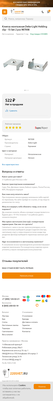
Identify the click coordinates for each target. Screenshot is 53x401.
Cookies (22, 385)
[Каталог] (4, 11)
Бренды (25, 319)
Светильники (7, 331)
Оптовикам (27, 328)
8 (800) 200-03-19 (10, 305)
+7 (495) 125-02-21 (11, 298)
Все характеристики (10, 164)
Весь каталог (7, 334)
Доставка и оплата (30, 322)
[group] (26, 65)
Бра (3, 319)
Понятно (42, 386)
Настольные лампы (10, 325)
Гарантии (26, 325)
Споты (4, 322)
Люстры (5, 316)
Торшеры (6, 328)
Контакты (26, 331)
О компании (27, 316)
